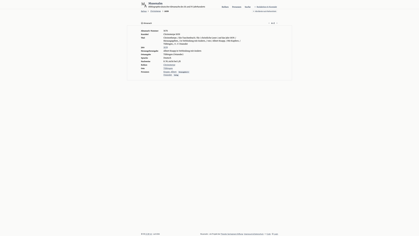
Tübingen (168, 68)
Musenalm (155, 3)
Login (276, 234)
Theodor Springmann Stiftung (232, 234)
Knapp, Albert (170, 72)
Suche (248, 7)
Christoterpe (155, 11)
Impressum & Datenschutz (254, 234)
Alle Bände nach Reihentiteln (265, 11)
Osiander (167, 75)
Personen (236, 7)
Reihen (225, 7)
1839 (165, 47)
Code (269, 234)
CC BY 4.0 (148, 234)
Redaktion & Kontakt (267, 7)
